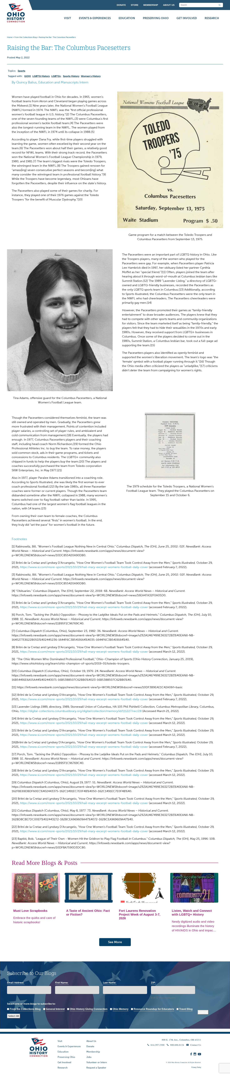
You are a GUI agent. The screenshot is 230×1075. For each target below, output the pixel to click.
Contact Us (195, 1044)
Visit (67, 18)
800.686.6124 (177, 1044)
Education (127, 18)
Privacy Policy (196, 1067)
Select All (13, 1015)
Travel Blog (186, 1009)
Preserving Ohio (156, 18)
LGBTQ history (41, 76)
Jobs (89, 1057)
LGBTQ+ (56, 76)
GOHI (27, 76)
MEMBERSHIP (150, 5)
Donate (90, 1046)
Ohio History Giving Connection (88, 1009)
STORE (134, 5)
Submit (203, 1012)
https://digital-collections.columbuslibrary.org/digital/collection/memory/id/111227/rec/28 (81, 711)
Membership (93, 1051)
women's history (91, 76)
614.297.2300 (157, 1044)
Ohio (172, 1062)
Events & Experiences (95, 18)
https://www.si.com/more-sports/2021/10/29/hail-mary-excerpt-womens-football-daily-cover (84, 567)
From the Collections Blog (25, 37)
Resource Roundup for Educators (154, 1009)
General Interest (55, 1009)
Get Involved (186, 18)
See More (115, 942)
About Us (91, 1041)
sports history (71, 76)
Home (9, 37)
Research (212, 18)
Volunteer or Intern (96, 1062)
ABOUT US (168, 5)
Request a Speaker (96, 1067)
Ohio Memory (120, 1009)
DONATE (121, 5)
